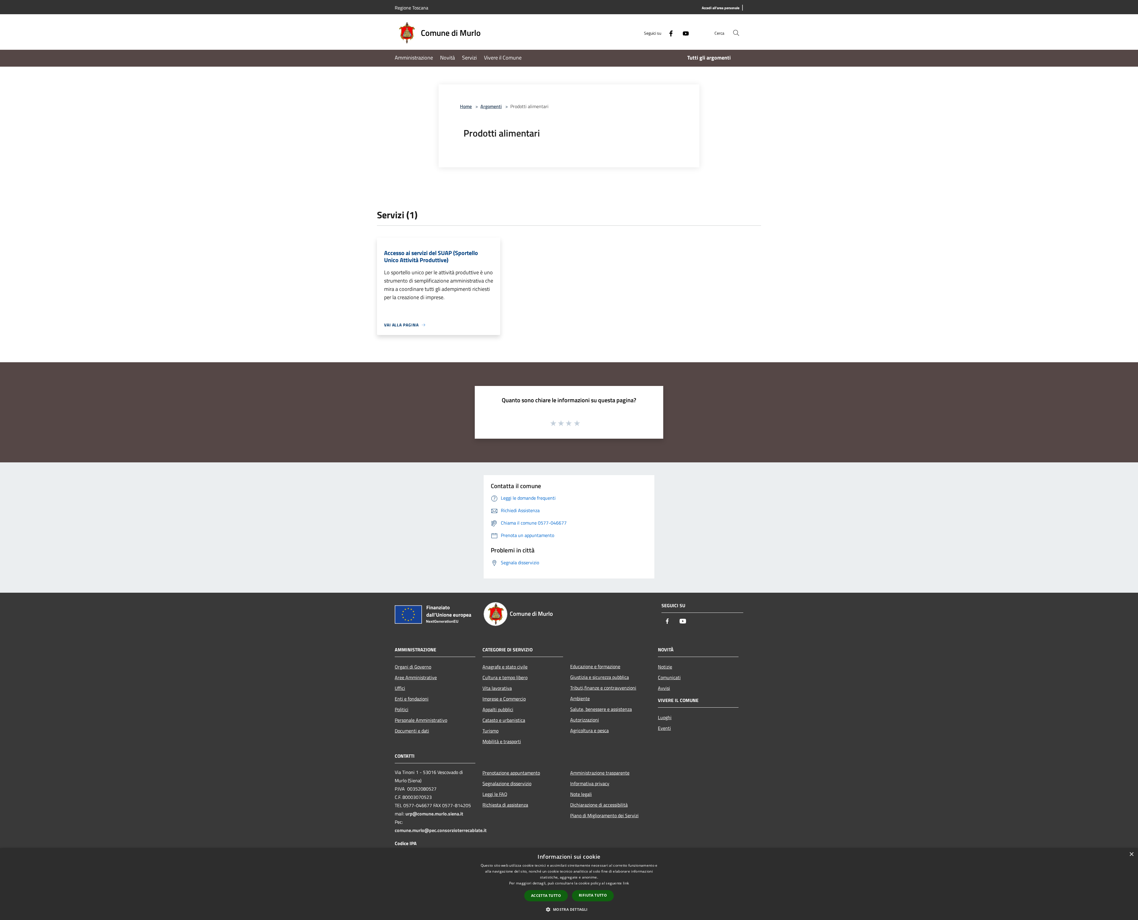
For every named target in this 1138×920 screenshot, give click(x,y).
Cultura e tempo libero (505, 677)
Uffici (400, 688)
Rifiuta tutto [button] (593, 895)
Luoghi (665, 717)
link (626, 883)
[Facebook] (669, 33)
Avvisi (664, 688)
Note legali (581, 794)
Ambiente (580, 698)
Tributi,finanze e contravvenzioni (603, 687)
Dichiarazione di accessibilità (599, 804)
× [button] (1131, 854)
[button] (568, 909)
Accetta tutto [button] (546, 895)
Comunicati (669, 677)
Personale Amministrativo (421, 720)
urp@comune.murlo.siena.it (434, 813)
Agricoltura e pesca (589, 730)
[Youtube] (683, 33)
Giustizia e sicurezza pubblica (599, 677)
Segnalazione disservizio (506, 783)
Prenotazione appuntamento (511, 772)
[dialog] (569, 884)
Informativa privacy (589, 783)
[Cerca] (736, 33)
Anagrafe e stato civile (505, 666)
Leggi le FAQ (494, 794)
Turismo (490, 730)
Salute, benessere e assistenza (601, 709)
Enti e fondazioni (412, 698)
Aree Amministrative (416, 677)
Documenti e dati (412, 730)
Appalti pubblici (497, 709)
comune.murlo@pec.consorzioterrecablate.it (441, 830)
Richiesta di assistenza (505, 804)
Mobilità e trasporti (501, 741)
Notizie (665, 666)
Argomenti (491, 106)
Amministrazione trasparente (599, 772)
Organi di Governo (413, 666)
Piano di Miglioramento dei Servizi (604, 815)
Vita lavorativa (497, 688)
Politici (401, 709)
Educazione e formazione (595, 666)
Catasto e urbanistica (503, 720)
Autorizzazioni (584, 719)
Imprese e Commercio (504, 698)
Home (466, 106)
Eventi (664, 728)
